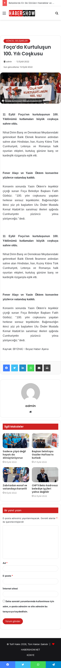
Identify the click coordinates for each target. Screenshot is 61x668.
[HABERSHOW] (22, 13)
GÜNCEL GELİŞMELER (17, 40)
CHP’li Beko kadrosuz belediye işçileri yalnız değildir (45, 489)
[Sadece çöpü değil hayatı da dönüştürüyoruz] (16, 440)
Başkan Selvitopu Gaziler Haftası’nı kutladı (43, 455)
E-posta (8, 575)
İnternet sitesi (10, 588)
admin (9, 61)
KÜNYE (30, 655)
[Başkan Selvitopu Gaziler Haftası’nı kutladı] (45, 440)
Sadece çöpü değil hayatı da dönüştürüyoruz (14, 455)
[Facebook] (6, 368)
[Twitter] (14, 368)
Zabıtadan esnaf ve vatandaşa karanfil (15, 487)
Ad (5, 563)
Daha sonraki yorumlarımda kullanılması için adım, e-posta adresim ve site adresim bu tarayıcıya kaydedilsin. (28, 606)
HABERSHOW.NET (30, 649)
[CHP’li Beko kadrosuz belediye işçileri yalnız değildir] (45, 474)
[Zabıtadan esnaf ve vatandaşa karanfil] (16, 474)
